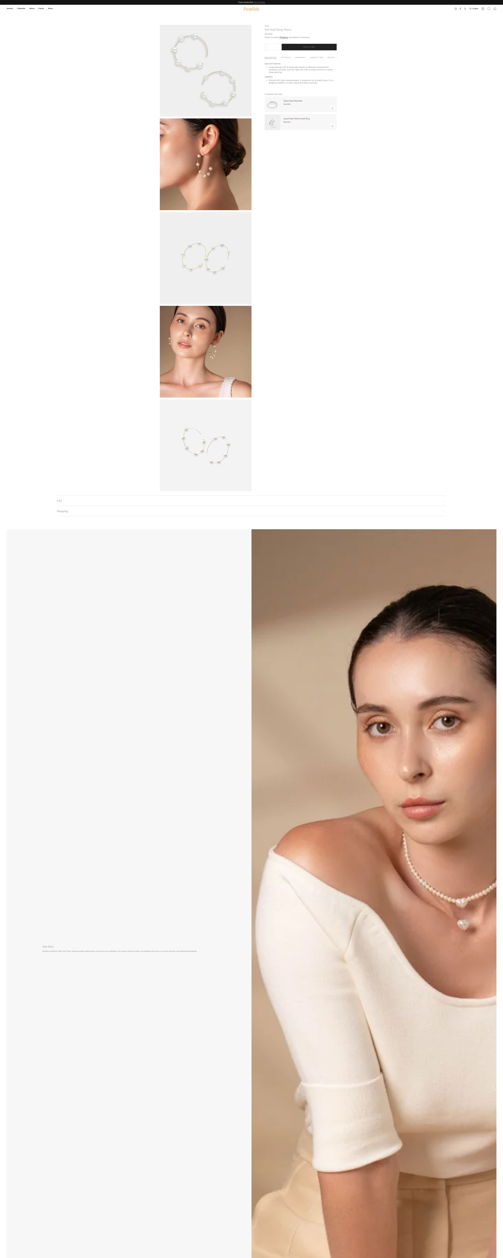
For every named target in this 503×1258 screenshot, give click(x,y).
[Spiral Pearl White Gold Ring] (272, 122)
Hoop (267, 26)
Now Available (259, 2)
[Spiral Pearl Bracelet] (272, 104)
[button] (10, 9)
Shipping (283, 37)
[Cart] (495, 8)
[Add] (332, 108)
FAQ (59, 501)
